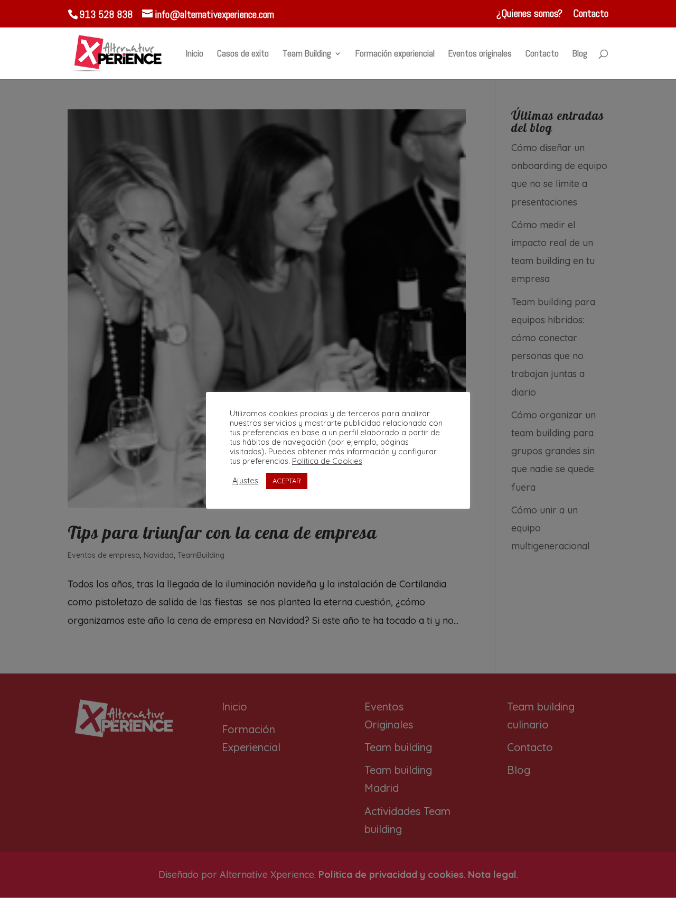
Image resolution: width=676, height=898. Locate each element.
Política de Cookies (327, 461)
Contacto (590, 14)
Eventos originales (480, 54)
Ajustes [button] (245, 480)
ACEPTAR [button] (287, 480)
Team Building (307, 54)
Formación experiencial (395, 54)
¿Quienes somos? (529, 14)
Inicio (194, 54)
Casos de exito (243, 54)
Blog (579, 54)
